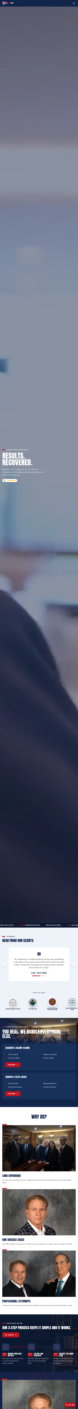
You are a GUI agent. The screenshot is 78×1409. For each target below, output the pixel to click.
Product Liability (48, 1058)
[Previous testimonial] (4, 964)
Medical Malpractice (50, 1083)
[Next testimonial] (74, 964)
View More (11, 1065)
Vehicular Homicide (49, 1087)
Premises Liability (14, 1058)
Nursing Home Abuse (15, 1087)
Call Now (71, 1405)
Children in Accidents (50, 1054)
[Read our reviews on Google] (9, 480)
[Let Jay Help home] (8, 3)
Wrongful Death (13, 1083)
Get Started (9, 1335)
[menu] (74, 3)
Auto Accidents (13, 1054)
